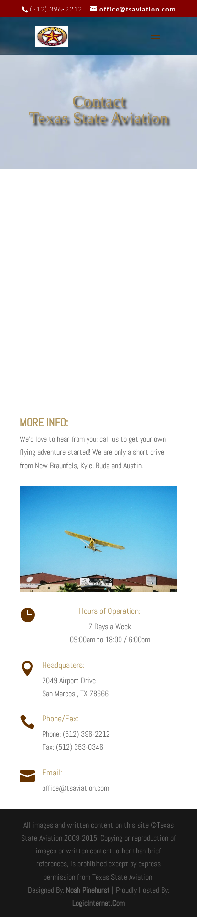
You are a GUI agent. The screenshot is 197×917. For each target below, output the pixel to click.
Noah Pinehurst (88, 890)
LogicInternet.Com (98, 903)
